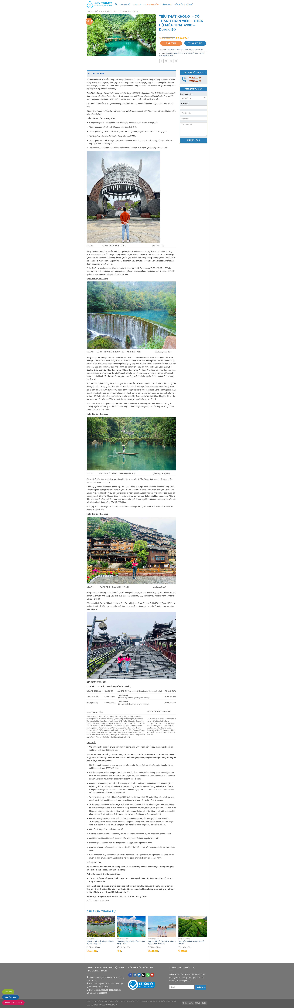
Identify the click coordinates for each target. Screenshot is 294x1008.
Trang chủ (125, 4)
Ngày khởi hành (186, 94)
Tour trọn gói (151, 4)
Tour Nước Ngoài (128, 11)
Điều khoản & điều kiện (108, 1001)
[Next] (206, 937)
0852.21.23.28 (195, 78)
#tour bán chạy (171, 53)
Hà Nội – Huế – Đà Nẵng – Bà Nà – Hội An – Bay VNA (100, 942)
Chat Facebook (10, 997)
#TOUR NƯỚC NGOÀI (186, 53)
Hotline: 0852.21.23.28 (13, 1003)
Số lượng (184, 103)
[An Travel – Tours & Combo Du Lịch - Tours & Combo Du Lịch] (99, 4)
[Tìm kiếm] (116, 4)
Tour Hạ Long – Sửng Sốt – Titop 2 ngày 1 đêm (131, 942)
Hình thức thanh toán (150, 1001)
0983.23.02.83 (195, 81)
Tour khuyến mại (173, 49)
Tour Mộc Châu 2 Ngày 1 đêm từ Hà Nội (191, 942)
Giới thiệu (178, 4)
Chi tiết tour (98, 73)
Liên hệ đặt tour (168, 1001)
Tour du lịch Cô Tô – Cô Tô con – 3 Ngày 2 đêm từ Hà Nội (161, 942)
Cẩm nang (166, 4)
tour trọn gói (199, 53)
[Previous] (87, 937)
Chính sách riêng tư (129, 1001)
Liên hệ (189, 4)
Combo (136, 4)
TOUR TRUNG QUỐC (167, 56)
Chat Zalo (8, 992)
